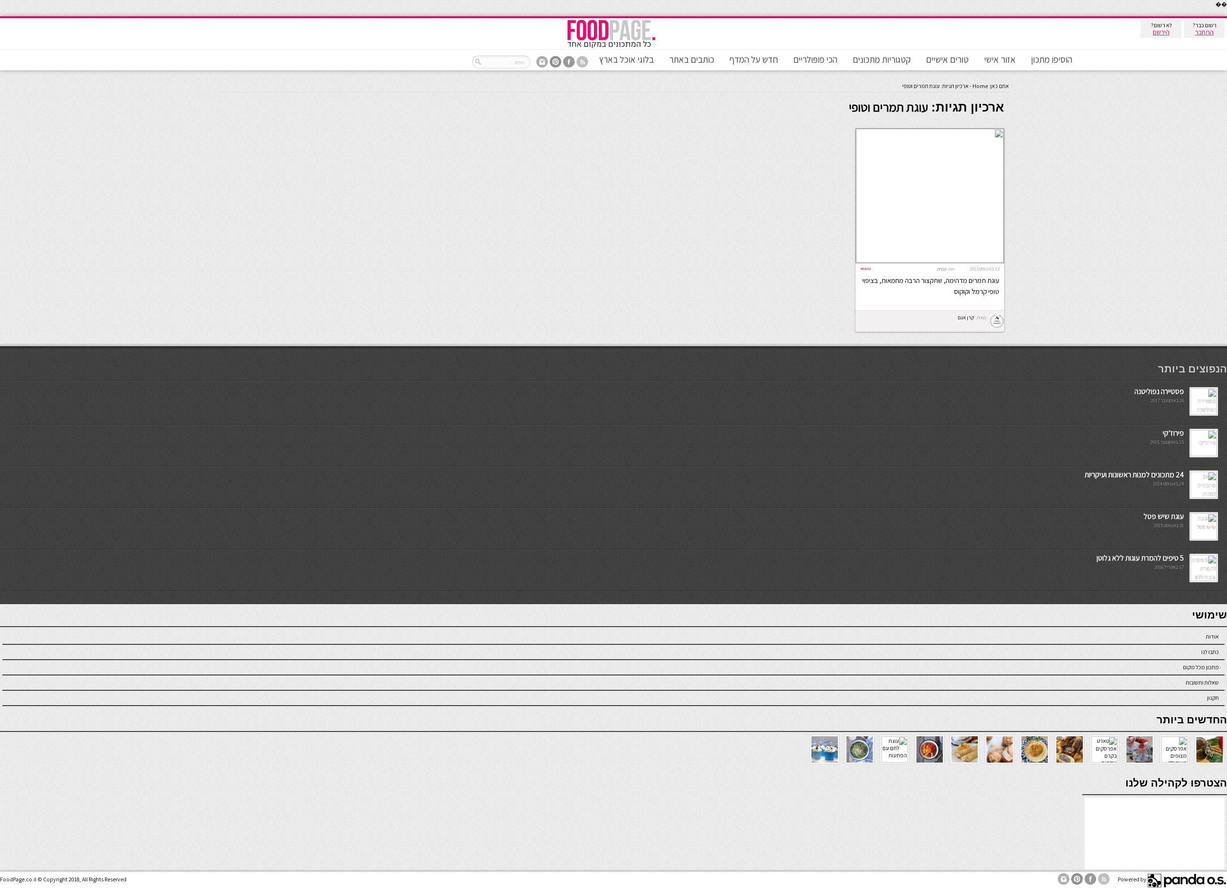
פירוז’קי (1173, 433)
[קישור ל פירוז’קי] (1204, 454)
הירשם (1161, 32)
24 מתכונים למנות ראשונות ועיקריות (1134, 475)
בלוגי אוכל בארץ (626, 59)
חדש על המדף (753, 59)
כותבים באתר (691, 59)
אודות (1212, 636)
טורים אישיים (947, 59)
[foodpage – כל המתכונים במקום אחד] (611, 47)
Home (980, 86)
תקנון (1213, 697)
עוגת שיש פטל (1164, 516)
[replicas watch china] (1226, 14)
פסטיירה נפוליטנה (1159, 391)
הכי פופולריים (815, 59)
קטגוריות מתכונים (882, 59)
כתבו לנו (1210, 651)
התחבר (1204, 32)
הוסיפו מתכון (1051, 59)
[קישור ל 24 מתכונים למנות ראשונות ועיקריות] (1204, 495)
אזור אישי (1000, 59)
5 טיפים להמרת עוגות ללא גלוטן (1140, 558)
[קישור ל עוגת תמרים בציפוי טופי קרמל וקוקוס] (930, 260)
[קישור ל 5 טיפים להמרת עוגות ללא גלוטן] (1204, 579)
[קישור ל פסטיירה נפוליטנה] (1204, 412)
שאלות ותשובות (1202, 682)
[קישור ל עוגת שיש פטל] (1204, 537)
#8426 (865, 268)
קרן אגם (966, 317)
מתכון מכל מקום (1201, 667)
